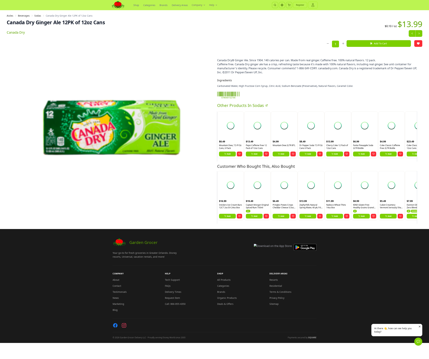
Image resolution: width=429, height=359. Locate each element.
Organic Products (227, 297)
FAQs (168, 285)
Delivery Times (173, 291)
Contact (117, 285)
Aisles (10, 15)
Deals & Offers (225, 303)
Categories (149, 5)
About (116, 279)
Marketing (118, 303)
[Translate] (282, 5)
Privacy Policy (276, 297)
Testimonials (120, 291)
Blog (115, 309)
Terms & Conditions (280, 291)
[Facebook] (115, 325)
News (116, 297)
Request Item (172, 297)
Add (229, 154)
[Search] (275, 5)
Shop (136, 5)
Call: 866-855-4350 (175, 303)
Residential (275, 285)
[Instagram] (124, 325)
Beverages (24, 15)
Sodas (37, 15)
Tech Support (172, 279)
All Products (224, 279)
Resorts (273, 279)
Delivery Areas (180, 5)
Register (300, 4)
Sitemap (274, 303)
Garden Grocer (143, 242)
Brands (164, 5)
